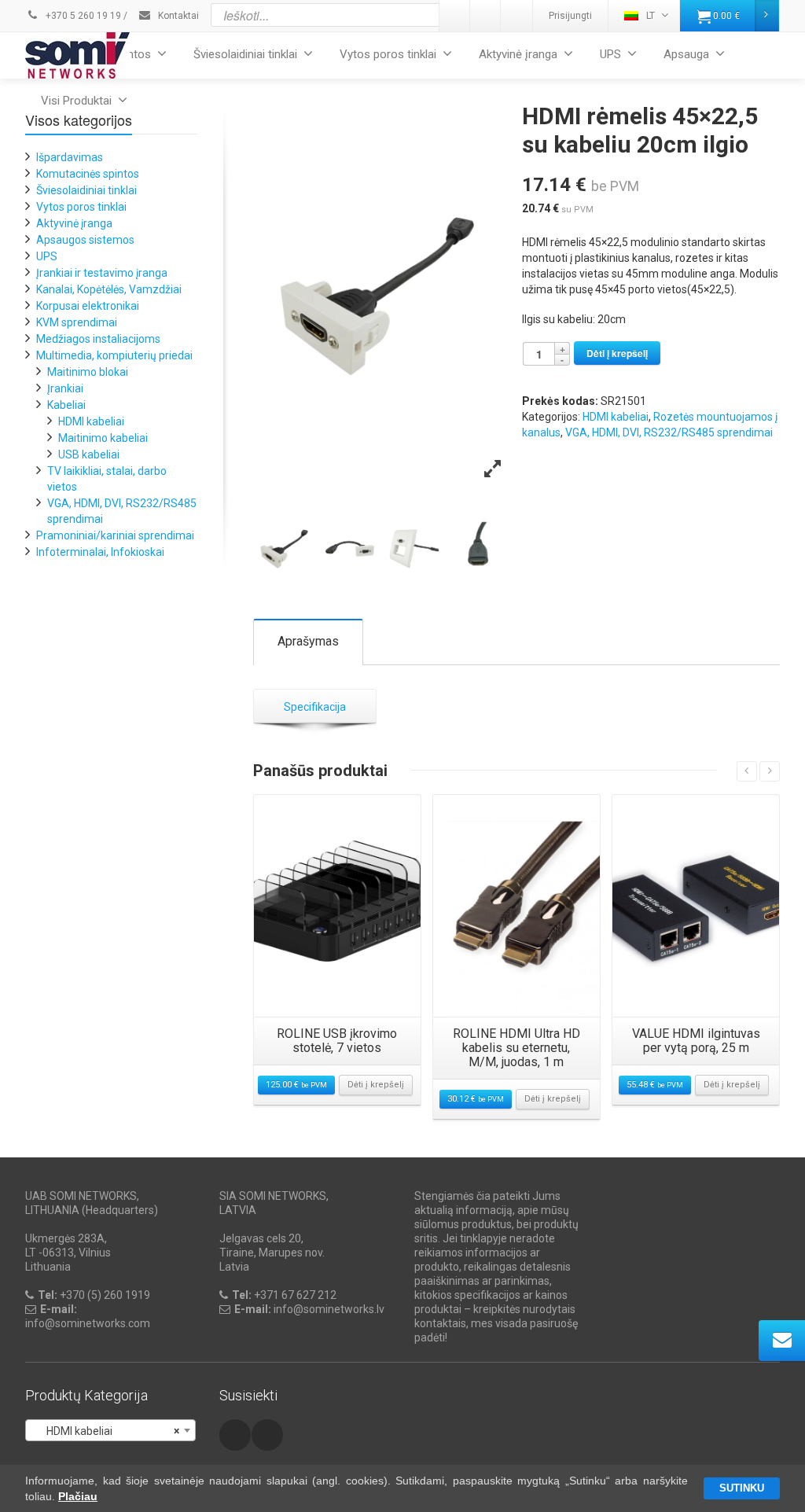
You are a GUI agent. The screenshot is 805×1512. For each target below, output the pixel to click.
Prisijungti (570, 15)
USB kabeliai (88, 454)
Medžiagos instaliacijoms (98, 339)
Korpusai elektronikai (87, 306)
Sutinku (741, 1488)
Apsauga (686, 54)
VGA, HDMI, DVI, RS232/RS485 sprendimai (669, 432)
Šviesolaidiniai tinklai (245, 54)
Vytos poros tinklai (388, 54)
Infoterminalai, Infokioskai (100, 552)
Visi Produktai (76, 101)
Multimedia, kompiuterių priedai (114, 355)
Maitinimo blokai (87, 372)
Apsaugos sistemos (85, 240)
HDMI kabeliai (616, 416)
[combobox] (110, 1430)
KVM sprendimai (76, 322)
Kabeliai (66, 405)
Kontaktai (177, 15)
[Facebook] (516, 15)
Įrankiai (65, 388)
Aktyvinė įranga (518, 54)
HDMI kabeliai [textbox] (105, 1431)
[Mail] (486, 15)
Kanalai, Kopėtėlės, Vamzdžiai (109, 289)
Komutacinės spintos (87, 173)
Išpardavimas (69, 157)
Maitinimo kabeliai (103, 438)
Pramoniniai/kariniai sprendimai (115, 535)
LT (650, 15)
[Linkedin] (455, 15)
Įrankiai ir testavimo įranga (101, 273)
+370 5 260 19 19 (82, 15)
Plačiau (77, 1496)
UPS (610, 54)
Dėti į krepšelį (617, 353)
